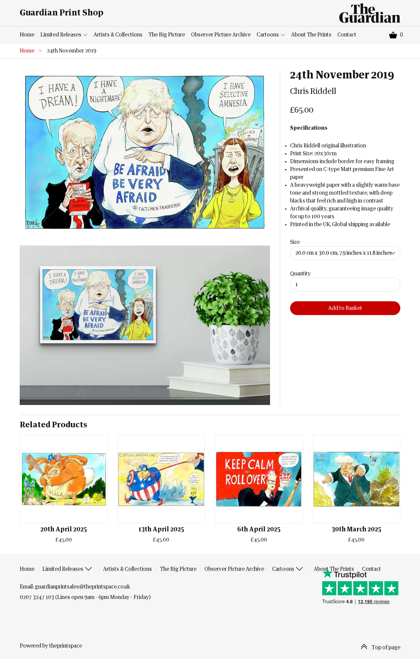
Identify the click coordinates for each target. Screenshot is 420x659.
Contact (346, 34)
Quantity (300, 273)
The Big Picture (166, 34)
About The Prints (311, 34)
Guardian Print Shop (61, 13)
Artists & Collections (118, 34)
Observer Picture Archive (221, 34)
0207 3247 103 (37, 597)
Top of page (385, 647)
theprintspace (65, 645)
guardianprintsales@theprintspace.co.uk (82, 586)
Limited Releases (61, 34)
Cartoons (268, 34)
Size (295, 242)
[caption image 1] (145, 152)
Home (27, 34)
